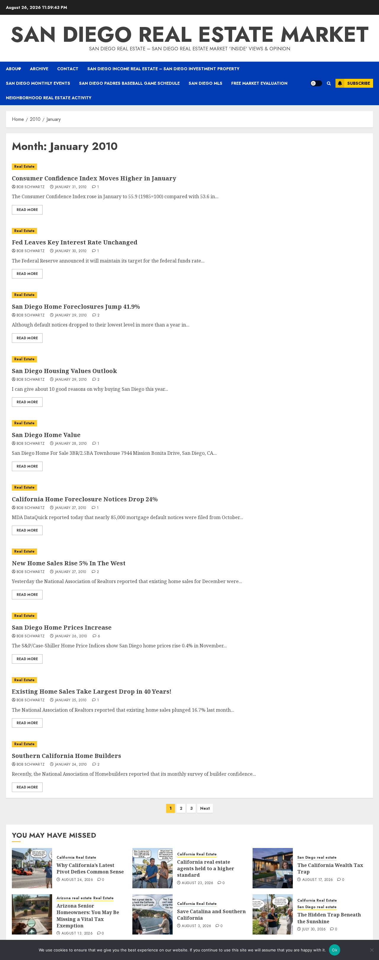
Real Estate (24, 166)
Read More (27, 209)
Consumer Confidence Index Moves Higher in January (94, 178)
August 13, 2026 (77, 933)
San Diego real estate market (189, 34)
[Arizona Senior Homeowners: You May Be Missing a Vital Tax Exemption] (32, 914)
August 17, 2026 (317, 880)
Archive (39, 69)
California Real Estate (76, 857)
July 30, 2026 (314, 929)
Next (205, 808)
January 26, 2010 (71, 636)
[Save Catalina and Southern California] (152, 914)
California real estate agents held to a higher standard (205, 869)
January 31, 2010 (70, 187)
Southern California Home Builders (66, 756)
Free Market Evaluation (259, 83)
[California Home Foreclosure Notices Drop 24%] (189, 487)
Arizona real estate (74, 898)
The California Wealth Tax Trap (330, 868)
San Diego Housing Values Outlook (64, 371)
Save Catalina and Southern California (211, 914)
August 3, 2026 (196, 926)
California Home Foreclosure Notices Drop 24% (85, 499)
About (13, 69)
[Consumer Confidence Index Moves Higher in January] (189, 166)
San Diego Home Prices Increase (62, 627)
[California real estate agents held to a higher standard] (152, 868)
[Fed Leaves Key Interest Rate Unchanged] (189, 231)
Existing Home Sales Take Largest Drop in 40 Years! (91, 691)
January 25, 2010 (70, 700)
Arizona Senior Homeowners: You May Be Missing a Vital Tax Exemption (88, 916)
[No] (372, 950)
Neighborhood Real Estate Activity (48, 98)
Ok (334, 950)
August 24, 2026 (77, 880)
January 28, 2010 (71, 443)
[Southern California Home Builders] (189, 744)
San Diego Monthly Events (38, 83)
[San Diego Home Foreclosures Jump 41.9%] (189, 295)
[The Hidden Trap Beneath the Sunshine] (273, 914)
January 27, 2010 (70, 508)
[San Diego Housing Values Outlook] (189, 359)
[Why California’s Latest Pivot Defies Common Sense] (32, 868)
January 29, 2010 (71, 315)
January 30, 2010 (70, 251)
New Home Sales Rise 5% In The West (69, 563)
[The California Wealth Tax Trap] (273, 868)
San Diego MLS (205, 83)
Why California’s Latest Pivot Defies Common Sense (90, 868)
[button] (329, 83)
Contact (67, 69)
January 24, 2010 (71, 764)
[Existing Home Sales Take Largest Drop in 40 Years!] (189, 680)
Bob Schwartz (30, 187)
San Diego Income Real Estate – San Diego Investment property (163, 69)
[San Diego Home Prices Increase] (189, 615)
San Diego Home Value (46, 435)
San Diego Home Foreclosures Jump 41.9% (76, 307)
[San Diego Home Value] (189, 423)
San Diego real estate (317, 857)
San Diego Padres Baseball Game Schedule (129, 83)
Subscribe (358, 83)
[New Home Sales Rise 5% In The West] (189, 551)
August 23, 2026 (197, 883)
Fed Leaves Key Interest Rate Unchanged (74, 242)
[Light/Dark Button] (316, 83)
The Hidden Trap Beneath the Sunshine (329, 917)
